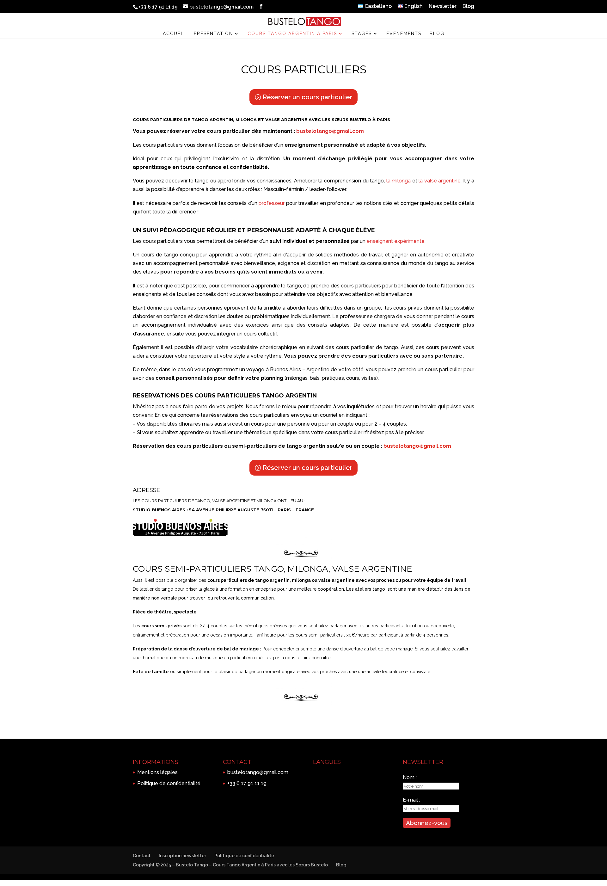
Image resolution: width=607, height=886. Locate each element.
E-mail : (411, 800)
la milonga (398, 181)
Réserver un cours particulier (308, 97)
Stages (362, 33)
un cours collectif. (257, 334)
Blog (468, 6)
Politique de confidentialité (168, 783)
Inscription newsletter (182, 855)
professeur (272, 203)
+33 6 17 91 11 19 (247, 783)
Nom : (410, 777)
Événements (403, 33)
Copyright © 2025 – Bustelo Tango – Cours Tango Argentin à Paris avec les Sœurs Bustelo (230, 864)
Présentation (213, 33)
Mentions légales (157, 772)
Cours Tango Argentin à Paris (292, 33)
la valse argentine (440, 181)
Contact (141, 855)
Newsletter (443, 6)
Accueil (174, 33)
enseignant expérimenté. (396, 241)
